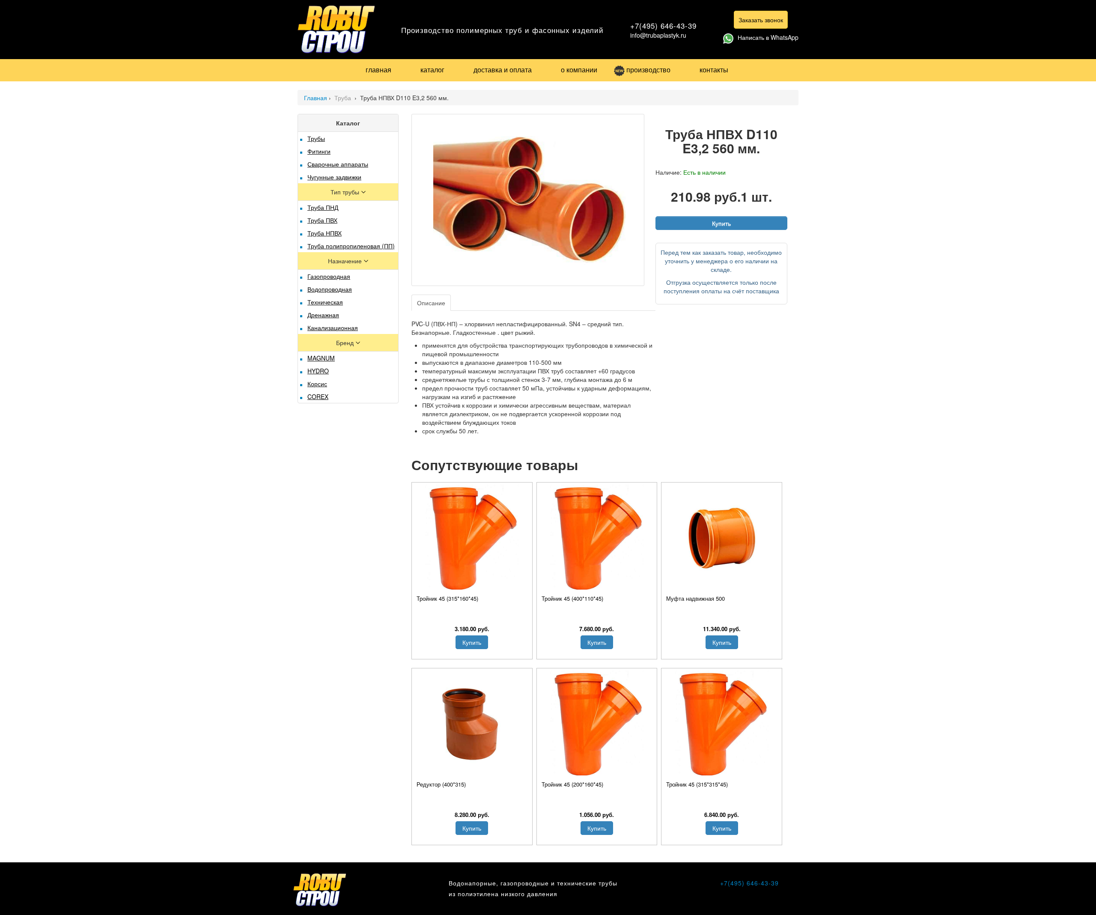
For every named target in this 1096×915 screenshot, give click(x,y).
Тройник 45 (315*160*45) (447, 598)
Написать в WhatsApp (768, 37)
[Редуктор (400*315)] (472, 724)
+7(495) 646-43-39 (663, 25)
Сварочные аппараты (337, 164)
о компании (579, 70)
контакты (714, 70)
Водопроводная (329, 289)
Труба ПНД (322, 207)
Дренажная (323, 314)
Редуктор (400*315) (441, 784)
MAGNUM (321, 358)
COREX (317, 396)
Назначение (345, 260)
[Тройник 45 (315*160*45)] (472, 538)
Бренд (345, 342)
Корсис (317, 383)
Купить (721, 223)
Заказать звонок (761, 19)
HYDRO (318, 371)
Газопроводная (328, 276)
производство (648, 70)
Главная (315, 97)
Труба (343, 97)
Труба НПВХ (324, 233)
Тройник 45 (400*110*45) (572, 598)
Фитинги (319, 151)
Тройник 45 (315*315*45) (697, 784)
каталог (432, 70)
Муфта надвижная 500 (695, 598)
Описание (431, 302)
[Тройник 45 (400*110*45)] (597, 538)
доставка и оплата (503, 70)
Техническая (325, 302)
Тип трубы (346, 192)
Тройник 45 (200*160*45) (572, 784)
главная (378, 70)
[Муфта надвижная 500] (721, 538)
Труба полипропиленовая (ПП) (351, 245)
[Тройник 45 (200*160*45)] (597, 724)
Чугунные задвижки (334, 177)
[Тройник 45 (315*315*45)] (721, 724)
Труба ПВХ (322, 220)
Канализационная (332, 327)
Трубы (316, 138)
